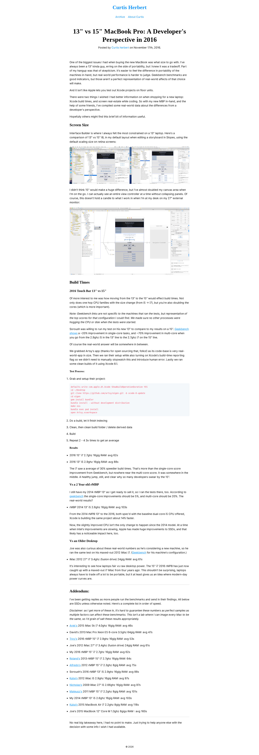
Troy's (73, 638)
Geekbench (139, 552)
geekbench (76, 496)
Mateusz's (76, 691)
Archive (120, 16)
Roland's (75, 658)
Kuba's (74, 678)
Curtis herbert (120, 47)
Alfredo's (75, 665)
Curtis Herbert (130, 7)
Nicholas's (76, 684)
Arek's (73, 625)
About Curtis (136, 16)
